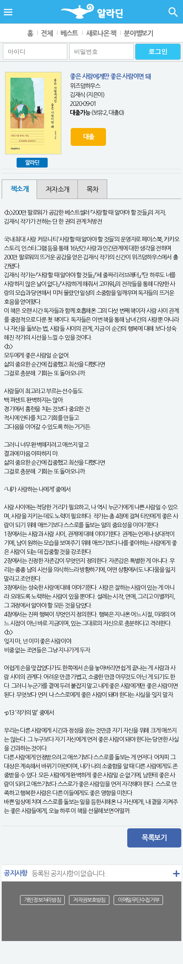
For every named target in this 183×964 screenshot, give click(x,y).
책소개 (19, 189)
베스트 (69, 33)
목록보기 (154, 838)
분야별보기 (138, 33)
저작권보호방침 (89, 900)
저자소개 (57, 189)
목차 (92, 189)
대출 (88, 137)
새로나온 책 (101, 33)
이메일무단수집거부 (138, 900)
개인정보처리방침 (42, 900)
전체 (46, 33)
